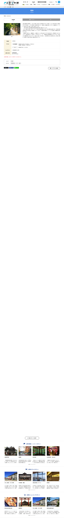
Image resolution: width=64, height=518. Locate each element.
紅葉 (19, 63)
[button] (11, 36)
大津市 (12, 61)
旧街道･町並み (13, 63)
